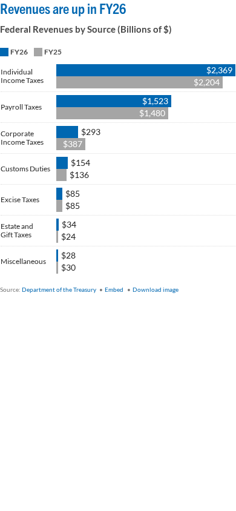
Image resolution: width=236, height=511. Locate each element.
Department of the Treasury (59, 289)
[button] (14, 51)
